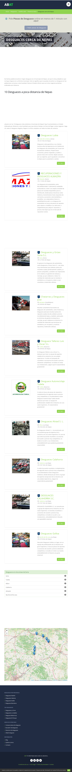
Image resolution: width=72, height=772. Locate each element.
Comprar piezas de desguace (13, 725)
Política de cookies (61, 770)
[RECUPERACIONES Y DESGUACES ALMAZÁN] (21, 180)
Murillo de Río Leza (44, 537)
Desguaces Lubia (49, 135)
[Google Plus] (37, 760)
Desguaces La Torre (11, 710)
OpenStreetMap (43, 680)
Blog (7, 740)
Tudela (41, 347)
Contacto (8, 745)
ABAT (25, 756)
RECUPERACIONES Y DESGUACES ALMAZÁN (49, 175)
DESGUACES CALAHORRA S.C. (45, 497)
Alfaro (41, 425)
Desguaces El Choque (11, 718)
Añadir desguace (10, 733)
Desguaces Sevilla (10, 700)
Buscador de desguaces (12, 727)
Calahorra (42, 463)
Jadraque (42, 302)
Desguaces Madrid (10, 695)
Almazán (41, 179)
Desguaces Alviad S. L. (52, 421)
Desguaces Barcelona (11, 703)
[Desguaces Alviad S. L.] (21, 428)
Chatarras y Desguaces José (50, 298)
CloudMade (64, 680)
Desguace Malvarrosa (11, 715)
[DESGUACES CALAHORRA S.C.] (21, 502)
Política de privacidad (42, 764)
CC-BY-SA (55, 680)
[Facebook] (31, 760)
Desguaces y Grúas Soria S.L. (48, 254)
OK (68, 770)
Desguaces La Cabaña (11, 713)
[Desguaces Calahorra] (21, 466)
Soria (40, 258)
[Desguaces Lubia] (21, 141)
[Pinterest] (40, 760)
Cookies (52, 764)
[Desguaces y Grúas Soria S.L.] (21, 258)
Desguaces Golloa (50, 533)
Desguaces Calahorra (52, 459)
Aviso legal (32, 764)
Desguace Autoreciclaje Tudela (51, 383)
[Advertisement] (36, 63)
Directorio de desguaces (12, 730)
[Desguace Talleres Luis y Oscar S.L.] (21, 347)
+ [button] (6, 630)
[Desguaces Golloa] (21, 540)
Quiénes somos (10, 742)
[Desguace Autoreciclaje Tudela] (21, 387)
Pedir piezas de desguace (36, 28)
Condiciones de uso (23, 764)
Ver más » (61, 163)
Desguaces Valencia (11, 698)
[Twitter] (34, 760)
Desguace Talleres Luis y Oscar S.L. (50, 342)
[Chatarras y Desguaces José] (21, 303)
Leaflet (32, 680)
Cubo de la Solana (44, 139)
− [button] (6, 633)
